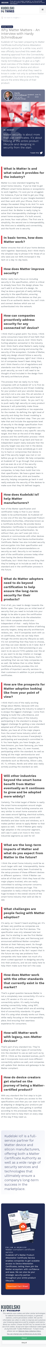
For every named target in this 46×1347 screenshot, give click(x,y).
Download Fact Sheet (17, 1286)
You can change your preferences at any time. (24, 1334)
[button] (42, 9)
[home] (7, 9)
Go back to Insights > (12, 18)
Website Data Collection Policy (29, 1331)
